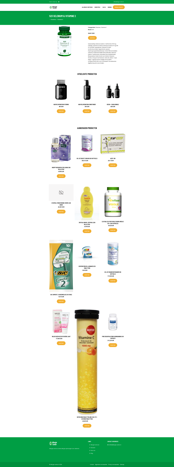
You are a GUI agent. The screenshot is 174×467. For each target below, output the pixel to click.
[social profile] (59, 2)
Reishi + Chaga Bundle (113, 104)
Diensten (93, 447)
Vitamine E (60, 19)
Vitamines (53, 19)
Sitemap (122, 464)
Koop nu (92, 38)
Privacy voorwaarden (113, 464)
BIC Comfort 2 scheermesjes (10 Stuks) (61, 294)
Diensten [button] (97, 7)
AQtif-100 (112, 158)
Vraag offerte (119, 7)
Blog (104, 7)
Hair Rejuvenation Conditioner (87, 104)
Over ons (93, 450)
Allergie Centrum (87, 7)
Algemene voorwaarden (101, 464)
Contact (92, 464)
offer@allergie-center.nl (118, 1)
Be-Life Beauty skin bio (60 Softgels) (87, 158)
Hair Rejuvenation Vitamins (61, 104)
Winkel (110, 7)
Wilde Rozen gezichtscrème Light (61, 336)
